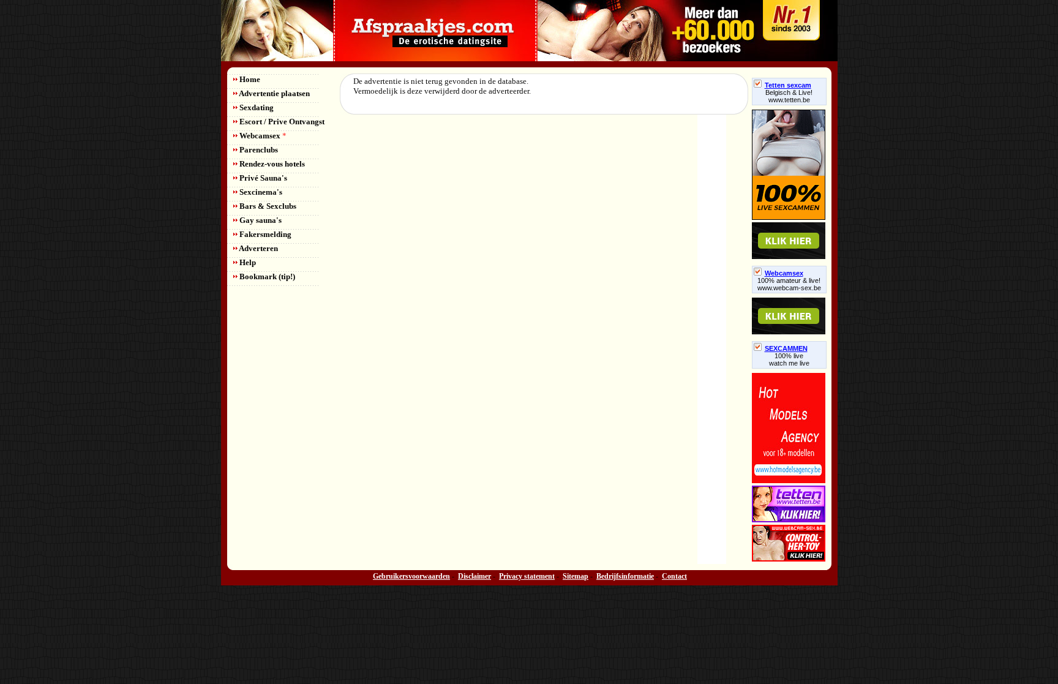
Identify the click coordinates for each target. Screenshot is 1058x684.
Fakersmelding (264, 234)
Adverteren (258, 248)
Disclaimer (474, 576)
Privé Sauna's (262, 177)
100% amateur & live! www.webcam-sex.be (789, 284)
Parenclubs (258, 149)
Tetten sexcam (788, 85)
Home (249, 79)
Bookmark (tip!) (266, 276)
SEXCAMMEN (786, 348)
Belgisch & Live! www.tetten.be (788, 96)
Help (247, 262)
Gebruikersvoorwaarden (411, 576)
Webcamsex (262, 135)
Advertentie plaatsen (274, 93)
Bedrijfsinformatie (625, 576)
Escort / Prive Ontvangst (281, 121)
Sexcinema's (260, 192)
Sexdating (256, 107)
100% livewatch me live (789, 359)
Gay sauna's (260, 220)
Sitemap (575, 576)
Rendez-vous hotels (271, 163)
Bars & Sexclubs (267, 206)
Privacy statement (527, 576)
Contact (674, 576)
